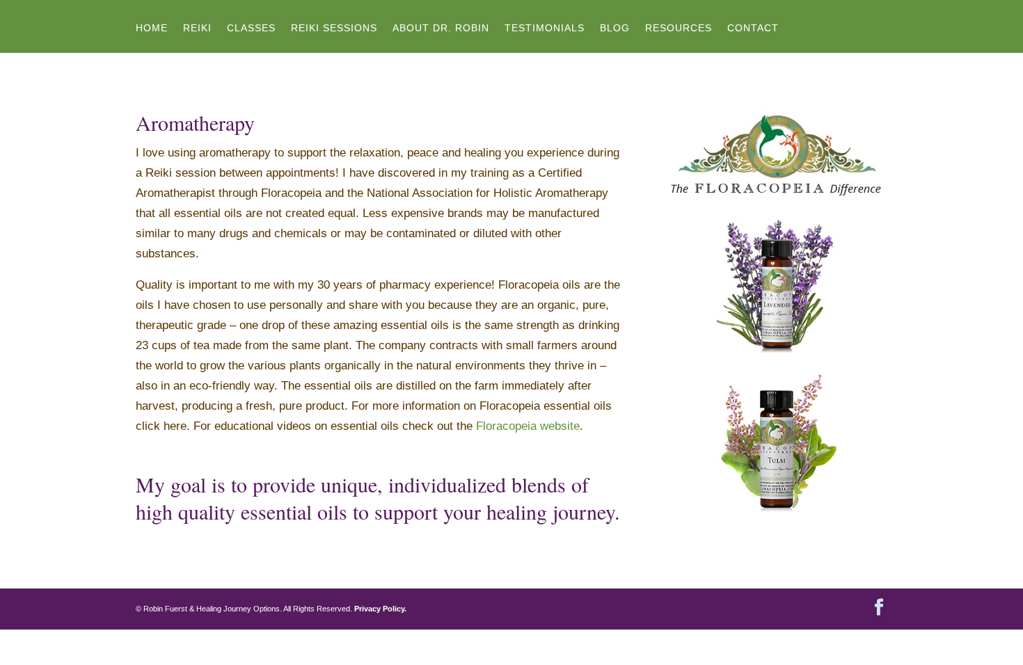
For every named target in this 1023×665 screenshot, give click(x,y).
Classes (251, 28)
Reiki (197, 28)
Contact (753, 28)
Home (152, 28)
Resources (678, 28)
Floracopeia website (528, 426)
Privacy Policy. (380, 608)
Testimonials (545, 28)
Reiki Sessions (334, 28)
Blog (615, 28)
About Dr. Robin (440, 28)
